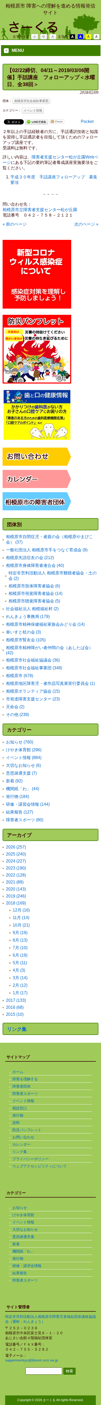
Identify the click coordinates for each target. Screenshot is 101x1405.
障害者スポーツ (25, 1093)
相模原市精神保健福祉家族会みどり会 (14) (45, 624)
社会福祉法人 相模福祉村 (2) (32, 609)
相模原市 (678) (19, 675)
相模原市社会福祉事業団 (31, 101)
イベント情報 (33, 110)
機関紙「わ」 (23, 1251)
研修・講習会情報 (26, 1266)
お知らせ (19, 1208)
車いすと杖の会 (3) (23, 632)
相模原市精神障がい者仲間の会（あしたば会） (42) (49, 650)
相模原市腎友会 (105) (26, 640)
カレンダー (21, 1144)
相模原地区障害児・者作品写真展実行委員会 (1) (50, 683)
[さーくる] (50, 30)
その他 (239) (17, 714)
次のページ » (86, 224)
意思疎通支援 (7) (21, 773)
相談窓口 (19, 1108)
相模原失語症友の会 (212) (30, 557)
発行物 (17, 1115)
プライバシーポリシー (30, 1159)
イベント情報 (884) (23, 757)
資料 (16, 1123)
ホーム (17, 1072)
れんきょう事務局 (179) (28, 616)
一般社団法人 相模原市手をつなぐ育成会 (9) (47, 550)
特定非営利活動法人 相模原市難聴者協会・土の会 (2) (53, 576)
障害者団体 (21, 1086)
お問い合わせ (23, 1137)
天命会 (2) (15, 707)
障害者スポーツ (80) (24, 820)
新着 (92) (14, 781)
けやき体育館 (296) (23, 750)
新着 (16, 1244)
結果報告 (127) (19, 812)
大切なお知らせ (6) (23, 765)
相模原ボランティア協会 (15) (33, 691)
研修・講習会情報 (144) (28, 804)
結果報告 (19, 1273)
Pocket (87, 121)
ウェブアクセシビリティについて (39, 1166)
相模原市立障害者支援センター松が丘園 (40, 209)
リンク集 (17, 1029)
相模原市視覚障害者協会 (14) (35, 593)
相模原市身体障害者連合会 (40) (35, 565)
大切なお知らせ (25, 1229)
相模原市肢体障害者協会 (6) (34, 586)
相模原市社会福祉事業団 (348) (34, 668)
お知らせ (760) (19, 742)
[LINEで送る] (36, 121)
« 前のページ (15, 224)
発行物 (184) (17, 796)
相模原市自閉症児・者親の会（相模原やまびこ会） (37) (49, 539)
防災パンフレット (26, 1130)
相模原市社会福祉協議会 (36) (33, 660)
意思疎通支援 (23, 1237)
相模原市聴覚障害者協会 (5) (34, 601)
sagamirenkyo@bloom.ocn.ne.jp (31, 1360)
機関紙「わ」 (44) (22, 789)
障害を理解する (25, 1079)
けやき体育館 (23, 1215)
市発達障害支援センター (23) (33, 699)
